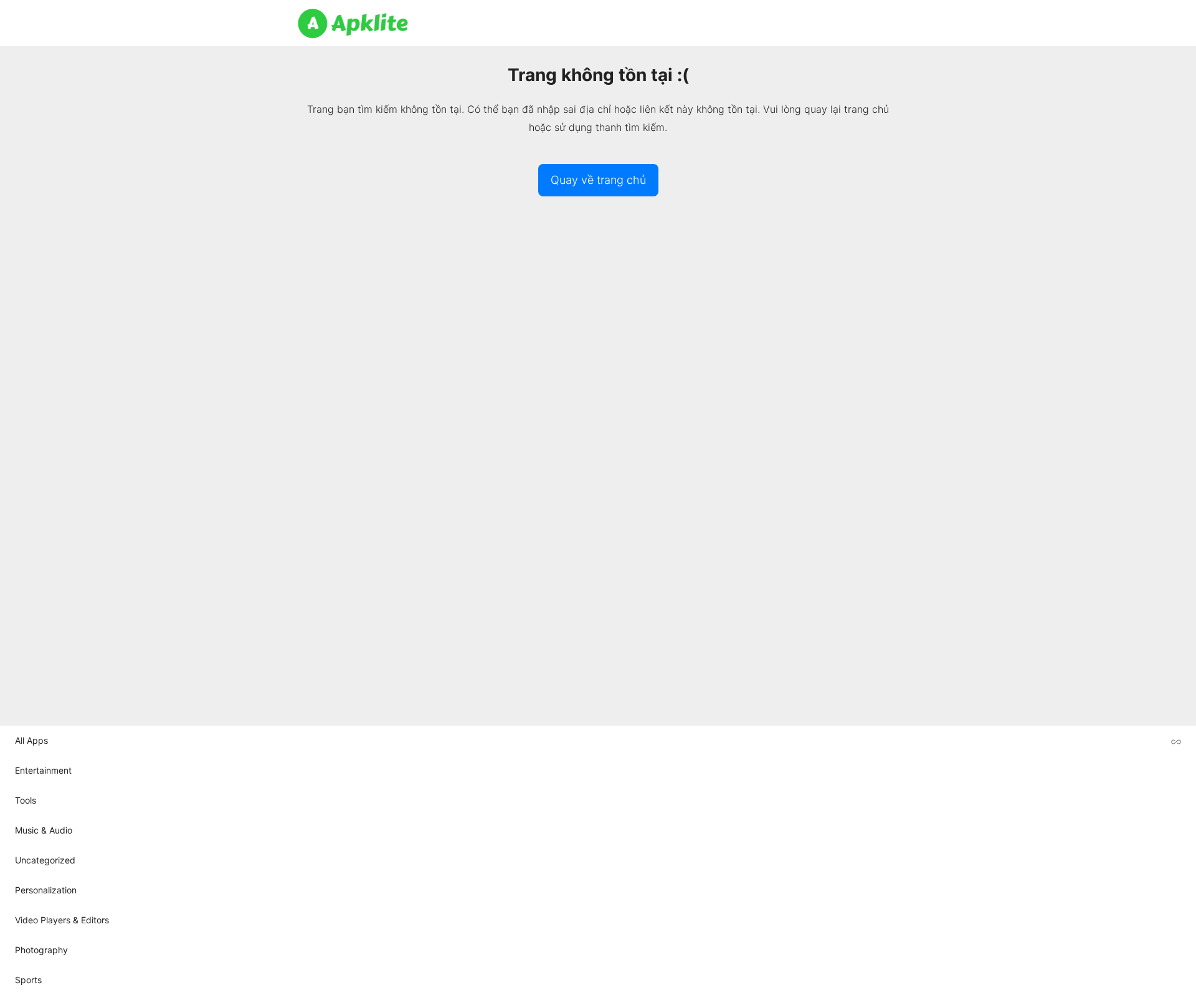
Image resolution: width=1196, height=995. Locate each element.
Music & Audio (43, 830)
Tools (25, 800)
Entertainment (43, 770)
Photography (41, 950)
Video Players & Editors (62, 920)
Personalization (46, 890)
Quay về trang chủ (598, 179)
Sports (28, 979)
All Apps (31, 740)
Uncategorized (45, 860)
